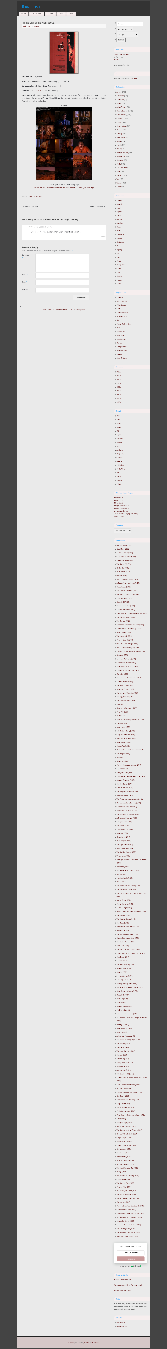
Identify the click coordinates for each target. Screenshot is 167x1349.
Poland (119, 484)
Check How (47, 309)
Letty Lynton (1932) (123, 727)
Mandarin (120, 246)
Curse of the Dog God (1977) (127, 807)
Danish (119, 231)
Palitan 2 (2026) (122, 999)
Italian (119, 215)
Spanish (119, 204)
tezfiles (116, 60)
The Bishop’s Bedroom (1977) (127, 934)
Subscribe (131, 1259)
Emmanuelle (121, 331)
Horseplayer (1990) (123, 837)
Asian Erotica (121, 107)
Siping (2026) (121, 1119)
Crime (119, 122)
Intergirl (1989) (122, 723)
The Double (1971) (123, 915)
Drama (36, 26)
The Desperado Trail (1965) (126, 889)
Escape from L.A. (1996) (125, 829)
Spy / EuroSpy (122, 301)
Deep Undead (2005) (124, 742)
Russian (119, 276)
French (119, 208)
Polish (119, 272)
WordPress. (95, 1343)
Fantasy (119, 134)
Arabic (119, 253)
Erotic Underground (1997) (126, 1111)
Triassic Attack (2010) (124, 636)
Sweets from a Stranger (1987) (127, 810)
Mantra (86, 1343)
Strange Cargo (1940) (124, 1122)
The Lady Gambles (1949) (126, 1051)
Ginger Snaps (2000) (124, 1138)
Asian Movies (119, 516)
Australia (120, 450)
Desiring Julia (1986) (124, 1187)
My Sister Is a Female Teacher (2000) (130, 987)
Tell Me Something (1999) (126, 731)
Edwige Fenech (122, 347)
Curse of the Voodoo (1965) (126, 663)
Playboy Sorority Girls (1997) (127, 983)
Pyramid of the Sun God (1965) (128, 670)
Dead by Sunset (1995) (125, 640)
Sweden (119, 442)
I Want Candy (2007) (97, 206)
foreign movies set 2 (121, 508)
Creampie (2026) (122, 655)
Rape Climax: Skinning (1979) (127, 991)
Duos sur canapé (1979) (125, 848)
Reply (103, 236)
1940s (119, 398)
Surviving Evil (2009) (124, 980)
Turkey (119, 476)
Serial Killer (121, 335)
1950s (119, 395)
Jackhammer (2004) (124, 1070)
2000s (119, 376)
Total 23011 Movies (121, 54)
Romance (120, 160)
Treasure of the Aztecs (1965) (127, 666)
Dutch (119, 261)
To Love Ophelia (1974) (125, 1088)
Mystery (119, 149)
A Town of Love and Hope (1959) (128, 583)
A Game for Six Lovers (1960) (127, 1014)
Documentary (121, 126)
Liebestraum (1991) (123, 930)
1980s (119, 383)
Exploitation (121, 297)
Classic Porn (121, 115)
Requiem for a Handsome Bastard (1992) (131, 750)
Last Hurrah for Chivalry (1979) (127, 579)
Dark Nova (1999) (123, 957)
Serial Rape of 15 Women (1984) (128, 1085)
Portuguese (121, 265)
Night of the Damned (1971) (126, 1160)
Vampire (119, 354)
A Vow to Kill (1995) (30, 206)
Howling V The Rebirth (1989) (127, 1134)
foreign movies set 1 (121, 506)
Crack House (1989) (124, 587)
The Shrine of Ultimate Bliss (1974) (129, 678)
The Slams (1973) (123, 826)
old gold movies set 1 (121, 511)
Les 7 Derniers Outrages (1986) (128, 647)
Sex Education (122, 168)
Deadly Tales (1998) (124, 632)
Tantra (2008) (121, 874)
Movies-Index (37, 14)
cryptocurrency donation (122, 1290)
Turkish (119, 280)
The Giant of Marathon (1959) (127, 591)
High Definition (122, 316)
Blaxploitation (121, 339)
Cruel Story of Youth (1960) (126, 557)
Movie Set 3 (118, 503)
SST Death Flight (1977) (125, 1074)
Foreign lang (121, 137)
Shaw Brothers (122, 358)
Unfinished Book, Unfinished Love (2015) (131, 1115)
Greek (119, 227)
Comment (25, 256)
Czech (119, 269)
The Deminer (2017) (123, 621)
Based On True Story (124, 324)
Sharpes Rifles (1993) (124, 1006)
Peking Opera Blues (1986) (126, 1145)
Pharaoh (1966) (122, 716)
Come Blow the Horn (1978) (126, 1210)
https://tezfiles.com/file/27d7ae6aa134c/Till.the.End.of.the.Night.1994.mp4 (63, 187)
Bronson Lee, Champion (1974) (127, 693)
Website (25, 289)
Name (25, 275)
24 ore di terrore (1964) (125, 976)
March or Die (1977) (123, 1157)
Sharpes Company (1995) (125, 780)
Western (119, 183)
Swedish (119, 223)
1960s (119, 391)
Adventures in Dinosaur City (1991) (129, 629)
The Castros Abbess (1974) (126, 617)
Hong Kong (120, 454)
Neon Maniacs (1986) (124, 1028)
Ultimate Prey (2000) (124, 968)
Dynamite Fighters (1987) (125, 689)
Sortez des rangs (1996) (125, 904)
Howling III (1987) (123, 1025)
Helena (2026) (121, 882)
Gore (118, 320)
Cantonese (120, 242)
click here (133, 78)
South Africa (121, 469)
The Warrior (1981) (123, 1044)
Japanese (120, 212)
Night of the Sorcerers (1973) (127, 708)
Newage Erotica (122, 153)
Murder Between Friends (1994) (128, 1198)
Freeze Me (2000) (123, 946)
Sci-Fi (119, 164)
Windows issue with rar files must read (128, 1285)
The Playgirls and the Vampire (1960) (130, 799)
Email (24, 282)
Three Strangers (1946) (125, 560)
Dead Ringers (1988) (124, 841)
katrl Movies (121, 1323)
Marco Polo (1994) (123, 995)
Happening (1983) (123, 761)
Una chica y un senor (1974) (126, 1191)
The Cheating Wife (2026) (125, 1229)
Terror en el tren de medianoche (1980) (130, 625)
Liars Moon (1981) (123, 549)
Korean (119, 284)
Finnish (119, 238)
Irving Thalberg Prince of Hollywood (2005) (131, 613)
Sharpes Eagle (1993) (124, 908)
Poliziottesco (121, 305)
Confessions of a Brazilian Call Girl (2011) (131, 953)
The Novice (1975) (123, 1153)
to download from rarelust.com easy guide (68, 309)
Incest (119, 145)
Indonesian (120, 234)
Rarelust (31, 7)
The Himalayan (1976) (124, 784)
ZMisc (119, 187)
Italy (118, 420)
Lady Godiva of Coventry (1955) (128, 1176)
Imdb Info (39, 90)
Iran (118, 473)
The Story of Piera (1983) (125, 1183)
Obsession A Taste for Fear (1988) (129, 803)
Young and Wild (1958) (124, 773)
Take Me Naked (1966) (125, 795)
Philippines (120, 465)
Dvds (118, 328)
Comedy (119, 118)
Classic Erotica (122, 111)
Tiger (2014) (121, 704)
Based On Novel (122, 313)
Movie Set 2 (118, 500)
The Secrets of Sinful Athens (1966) (129, 1130)
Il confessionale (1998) (125, 878)
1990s (30, 196)
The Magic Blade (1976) (125, 685)
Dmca (61, 14)
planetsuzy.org (122, 1326)
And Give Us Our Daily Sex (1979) (129, 1225)
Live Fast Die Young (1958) (126, 659)
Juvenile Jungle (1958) (124, 545)
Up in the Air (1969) (123, 572)
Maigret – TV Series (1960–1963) (128, 594)
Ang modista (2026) (123, 769)
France (119, 423)
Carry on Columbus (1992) (126, 735)
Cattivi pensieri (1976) (124, 1179)
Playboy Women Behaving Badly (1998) (131, 651)
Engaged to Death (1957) (125, 1062)
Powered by (125, 1266)
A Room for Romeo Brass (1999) (128, 949)
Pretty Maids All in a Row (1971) (128, 927)
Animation (120, 99)
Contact (50, 14)
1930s (119, 402)
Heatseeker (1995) (123, 568)
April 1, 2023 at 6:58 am (43, 227)
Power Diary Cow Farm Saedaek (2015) (130, 1213)
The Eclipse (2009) (123, 754)
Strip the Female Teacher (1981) (128, 870)
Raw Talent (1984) (123, 1096)
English (35, 196)
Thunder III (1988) (123, 1047)
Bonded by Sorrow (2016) (125, 1221)
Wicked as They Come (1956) (127, 1236)
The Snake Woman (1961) (126, 942)
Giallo (119, 309)
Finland (119, 480)
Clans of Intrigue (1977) (125, 788)
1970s (119, 387)
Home (23, 14)
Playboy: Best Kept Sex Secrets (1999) (131, 1206)
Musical (119, 343)
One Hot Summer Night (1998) (127, 644)
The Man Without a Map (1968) (127, 1168)
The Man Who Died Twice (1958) (128, 1232)
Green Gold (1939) (123, 602)
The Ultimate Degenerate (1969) (128, 814)
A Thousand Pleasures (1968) (127, 818)
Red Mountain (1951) (124, 1149)
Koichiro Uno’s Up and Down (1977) (129, 1092)
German (119, 219)
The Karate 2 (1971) (124, 564)
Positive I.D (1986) (123, 1010)
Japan (119, 435)
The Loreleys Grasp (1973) (126, 701)
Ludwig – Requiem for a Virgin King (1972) (131, 911)
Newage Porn (121, 156)
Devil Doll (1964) (122, 712)
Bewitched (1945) (123, 1066)
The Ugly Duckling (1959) (125, 697)
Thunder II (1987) (123, 1059)
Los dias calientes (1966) (125, 1164)
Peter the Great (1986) (124, 598)
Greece (119, 461)
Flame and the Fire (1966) (126, 606)
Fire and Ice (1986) (123, 1202)
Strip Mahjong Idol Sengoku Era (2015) (130, 1217)
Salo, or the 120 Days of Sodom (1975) (130, 719)
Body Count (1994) (123, 1104)
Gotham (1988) (122, 575)
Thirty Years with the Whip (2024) (128, 1100)
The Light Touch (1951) (125, 845)
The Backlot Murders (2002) (126, 852)
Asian (119, 103)
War (118, 179)
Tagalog (119, 250)
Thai (118, 257)
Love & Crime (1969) (124, 900)
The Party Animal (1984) (125, 965)
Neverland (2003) (122, 867)
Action (119, 92)
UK (118, 431)
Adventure (120, 96)
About (71, 14)
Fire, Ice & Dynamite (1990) (126, 1194)
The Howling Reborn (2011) (126, 919)
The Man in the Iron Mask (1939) (128, 886)
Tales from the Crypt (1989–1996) (126, 514)
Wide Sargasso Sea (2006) (126, 738)
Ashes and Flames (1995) (126, 1036)
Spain (119, 427)
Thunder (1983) (122, 1055)
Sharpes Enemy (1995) (125, 682)
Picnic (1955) (121, 1002)
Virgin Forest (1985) (123, 856)
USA (40, 196)
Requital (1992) (122, 972)
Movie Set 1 (118, 497)
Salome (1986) (122, 1032)
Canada (119, 458)
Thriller (119, 175)
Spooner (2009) (122, 961)
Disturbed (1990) (122, 833)
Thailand (119, 439)
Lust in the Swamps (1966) (126, 1126)
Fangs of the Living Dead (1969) (128, 938)
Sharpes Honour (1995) (125, 553)
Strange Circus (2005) (124, 822)
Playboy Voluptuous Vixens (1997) (129, 765)
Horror (119, 141)
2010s (119, 372)
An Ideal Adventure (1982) (126, 610)
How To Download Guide (123, 1280)
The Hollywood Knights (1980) (127, 791)
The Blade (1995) (123, 923)
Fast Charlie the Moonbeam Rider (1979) (131, 776)
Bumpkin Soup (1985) (124, 1141)
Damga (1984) (121, 1172)
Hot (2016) (120, 757)
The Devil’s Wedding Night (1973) (128, 1040)
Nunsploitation (122, 350)
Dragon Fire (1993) (123, 746)
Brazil (119, 446)
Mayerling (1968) (122, 674)
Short (118, 171)
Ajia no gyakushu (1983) (125, 1107)
